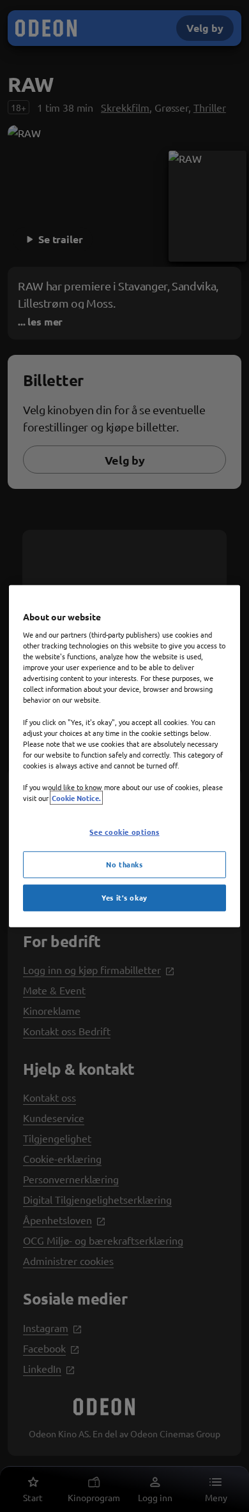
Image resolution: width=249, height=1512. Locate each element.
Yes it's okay (124, 897)
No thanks (124, 864)
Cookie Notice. (76, 798)
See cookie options (124, 832)
